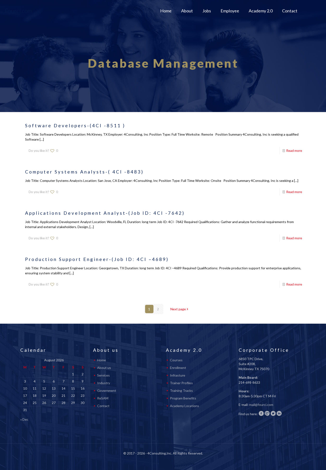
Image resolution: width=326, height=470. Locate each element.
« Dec (24, 419)
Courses (176, 360)
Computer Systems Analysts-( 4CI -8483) (84, 171)
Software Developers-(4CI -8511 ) (75, 125)
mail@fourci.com (261, 405)
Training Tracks (181, 390)
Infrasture (177, 375)
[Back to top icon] (303, 460)
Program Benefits (183, 398)
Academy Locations (184, 406)
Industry (103, 383)
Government (106, 390)
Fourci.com (18, 10)
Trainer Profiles (181, 383)
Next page (178, 309)
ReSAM (102, 398)
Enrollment (178, 368)
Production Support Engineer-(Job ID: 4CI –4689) (97, 259)
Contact (103, 406)
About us (104, 368)
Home (101, 360)
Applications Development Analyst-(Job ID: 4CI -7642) (105, 213)
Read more (294, 150)
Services (103, 375)
